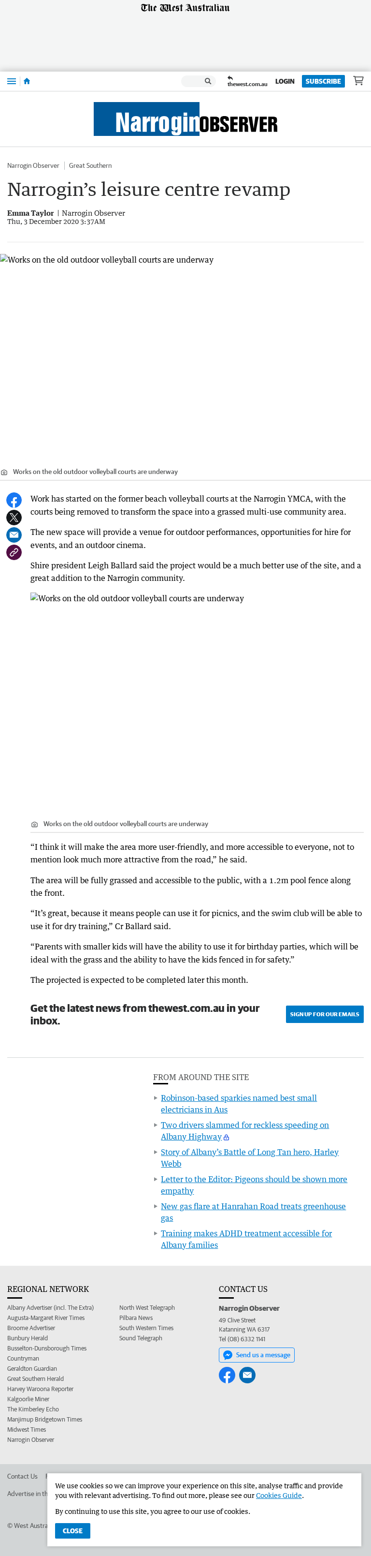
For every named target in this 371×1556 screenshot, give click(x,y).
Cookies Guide (279, 1495)
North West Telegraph (147, 1307)
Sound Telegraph (140, 1338)
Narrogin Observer (33, 165)
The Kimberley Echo (33, 1409)
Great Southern (90, 165)
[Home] (27, 81)
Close (73, 1531)
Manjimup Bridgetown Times (44, 1419)
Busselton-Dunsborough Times (46, 1348)
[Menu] (11, 81)
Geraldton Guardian (32, 1368)
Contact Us (22, 1476)
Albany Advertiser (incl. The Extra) (50, 1307)
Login (285, 81)
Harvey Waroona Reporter (40, 1389)
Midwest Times (26, 1429)
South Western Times (146, 1328)
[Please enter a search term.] (208, 81)
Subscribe (323, 81)
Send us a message (263, 1355)
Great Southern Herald (35, 1378)
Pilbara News (136, 1317)
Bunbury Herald (27, 1338)
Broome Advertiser (31, 1328)
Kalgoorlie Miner (28, 1399)
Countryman (23, 1358)
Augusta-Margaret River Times (46, 1317)
